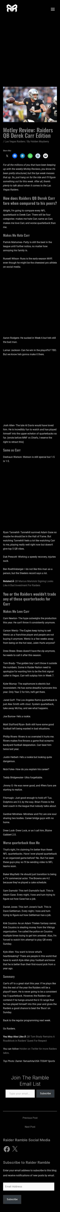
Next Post (30, 1126)
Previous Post (30, 1117)
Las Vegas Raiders (15, 141)
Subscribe (45, 1093)
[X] (14, 1149)
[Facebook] (6, 1149)
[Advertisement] (30, 49)
